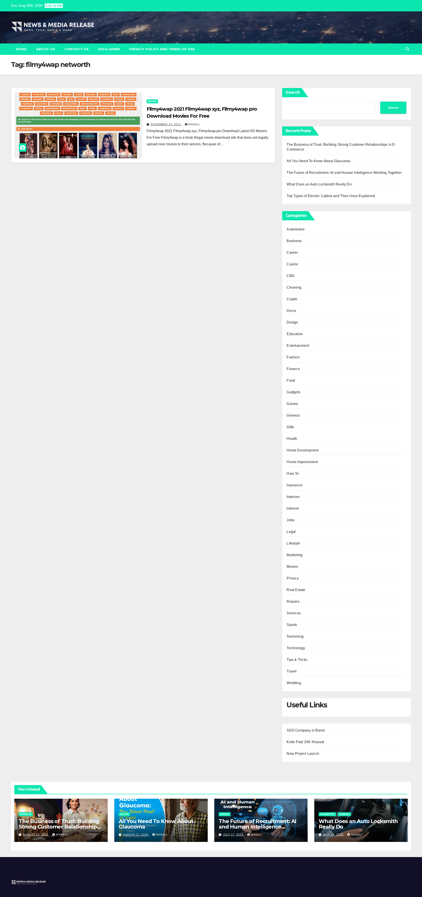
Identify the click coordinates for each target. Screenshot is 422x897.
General (293, 415)
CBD (291, 276)
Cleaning (294, 287)
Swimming (295, 636)
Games (292, 404)
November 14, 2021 (166, 124)
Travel (291, 671)
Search (293, 92)
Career (292, 252)
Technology (296, 648)
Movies (152, 101)
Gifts (290, 427)
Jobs (290, 520)
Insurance (294, 485)
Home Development (302, 450)
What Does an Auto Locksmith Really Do (319, 184)
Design (292, 322)
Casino (292, 264)
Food (291, 380)
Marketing (294, 555)
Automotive (296, 229)
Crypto (292, 299)
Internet (293, 508)
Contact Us (77, 49)
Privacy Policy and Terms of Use (162, 49)
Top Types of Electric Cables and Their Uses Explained (331, 196)
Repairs (293, 601)
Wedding (294, 683)
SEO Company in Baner (306, 730)
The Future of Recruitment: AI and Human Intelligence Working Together (344, 172)
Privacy (292, 578)
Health (292, 438)
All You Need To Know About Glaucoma (318, 161)
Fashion (293, 357)
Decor (291, 311)
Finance (293, 369)
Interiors (293, 497)
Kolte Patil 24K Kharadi (305, 742)
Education (295, 334)
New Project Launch (303, 753)
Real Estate (296, 590)
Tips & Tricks (297, 660)
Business (294, 241)
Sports (292, 625)
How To (293, 473)
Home (21, 49)
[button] (407, 49)
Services (294, 613)
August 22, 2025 (36, 834)
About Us (45, 49)
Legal (291, 532)
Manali (194, 124)
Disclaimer (109, 49)
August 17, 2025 (136, 834)
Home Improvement (302, 462)
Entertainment (298, 345)
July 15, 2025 (333, 834)
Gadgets (293, 392)
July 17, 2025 (233, 834)
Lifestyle (293, 543)
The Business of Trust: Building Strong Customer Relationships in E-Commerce (59, 826)
